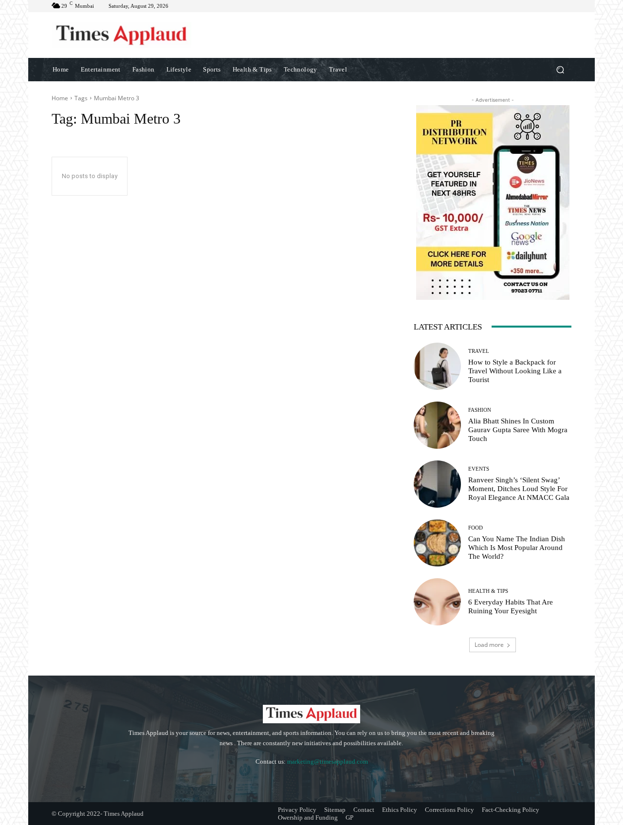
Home (60, 98)
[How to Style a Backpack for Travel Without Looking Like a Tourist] (437, 366)
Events (478, 469)
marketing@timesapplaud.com (327, 761)
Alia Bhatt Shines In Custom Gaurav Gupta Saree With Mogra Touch (518, 429)
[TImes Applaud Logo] (121, 35)
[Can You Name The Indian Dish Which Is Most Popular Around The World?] (437, 543)
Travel (478, 351)
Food (475, 528)
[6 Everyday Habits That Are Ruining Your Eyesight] (437, 601)
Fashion (479, 410)
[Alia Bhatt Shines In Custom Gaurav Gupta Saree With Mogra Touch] (437, 425)
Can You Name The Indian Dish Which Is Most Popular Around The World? (516, 547)
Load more (489, 645)
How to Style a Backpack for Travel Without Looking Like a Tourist (515, 371)
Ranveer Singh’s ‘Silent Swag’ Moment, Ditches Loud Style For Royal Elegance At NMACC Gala (518, 488)
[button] (560, 69)
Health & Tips (488, 591)
